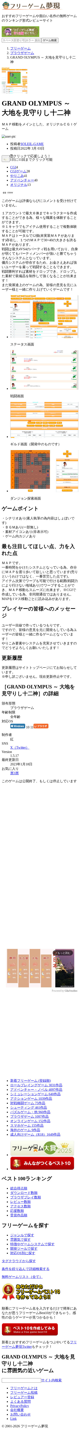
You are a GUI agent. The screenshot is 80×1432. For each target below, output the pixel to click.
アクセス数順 (20, 1206)
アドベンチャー (22, 180)
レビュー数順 (20, 1202)
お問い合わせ (20, 1414)
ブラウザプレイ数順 (25, 1197)
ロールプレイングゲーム (36, 1085)
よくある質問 (20, 1401)
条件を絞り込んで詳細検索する (25, 1269)
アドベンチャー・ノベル (36, 1089)
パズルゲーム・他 (30, 1112)
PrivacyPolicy (19, 1406)
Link (13, 1418)
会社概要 (17, 1410)
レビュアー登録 (22, 1397)
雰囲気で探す (20, 1239)
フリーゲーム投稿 (24, 1392)
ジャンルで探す (22, 1235)
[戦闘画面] (44, 388)
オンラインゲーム (30, 1121)
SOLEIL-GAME (32, 144)
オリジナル (18, 185)
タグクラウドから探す (19, 1261)
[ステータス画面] (44, 337)
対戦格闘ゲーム (27, 1103)
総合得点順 (18, 1188)
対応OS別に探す (22, 1253)
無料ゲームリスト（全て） (22, 1277)
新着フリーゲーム (30, 1080)
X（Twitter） (19, 747)
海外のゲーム (25, 1130)
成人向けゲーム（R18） (35, 1134)
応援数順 (17, 1211)
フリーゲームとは (24, 1388)
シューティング (28, 1107)
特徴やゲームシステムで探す (32, 1244)
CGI (13, 167)
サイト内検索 (51, 1380)
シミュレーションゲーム (35, 1094)
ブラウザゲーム (29, 1116)
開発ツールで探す (24, 1248)
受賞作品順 (18, 1215)
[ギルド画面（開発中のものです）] (44, 436)
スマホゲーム (27, 1125)
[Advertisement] (40, 827)
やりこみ (17, 176)
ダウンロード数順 (24, 1193)
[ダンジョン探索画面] (44, 491)
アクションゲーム (31, 1098)
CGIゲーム (18, 171)
